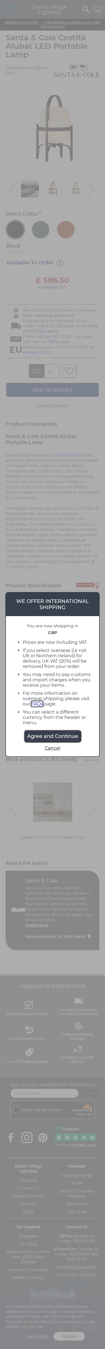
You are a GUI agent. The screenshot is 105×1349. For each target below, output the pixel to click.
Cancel (52, 748)
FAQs (37, 704)
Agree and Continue (52, 736)
